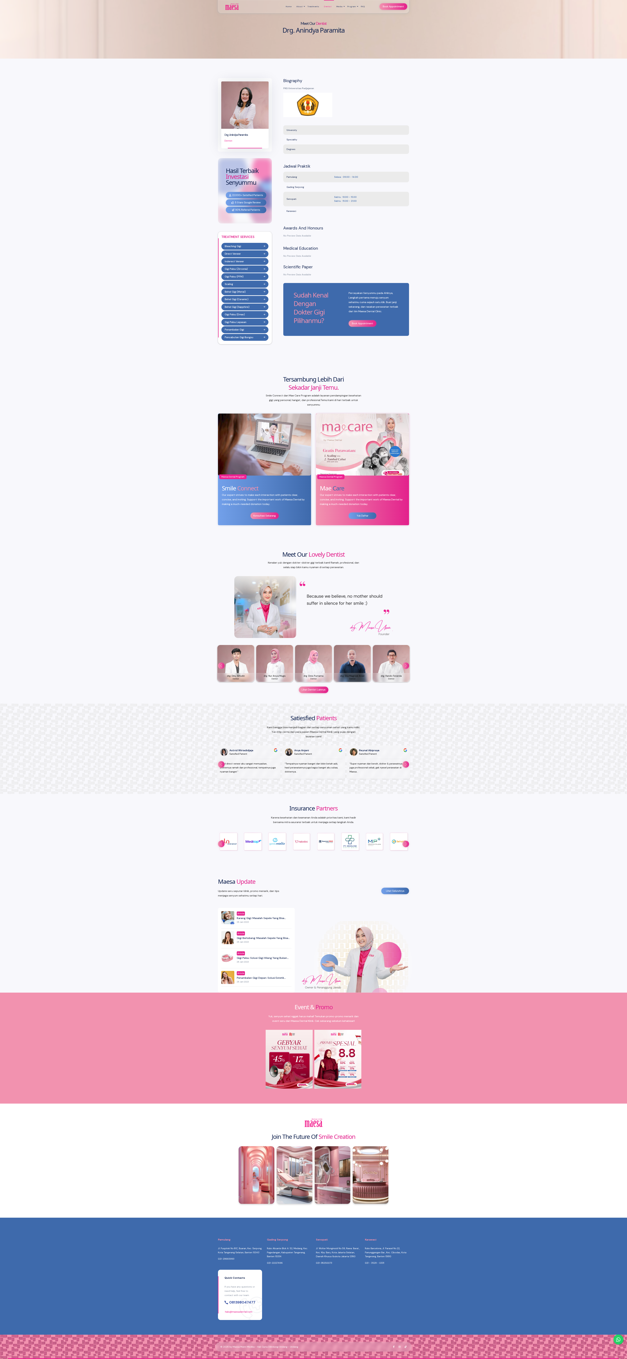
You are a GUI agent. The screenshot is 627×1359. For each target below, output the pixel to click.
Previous (221, 665)
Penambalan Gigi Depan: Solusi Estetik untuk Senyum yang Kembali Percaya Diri (262, 979)
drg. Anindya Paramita (236, 135)
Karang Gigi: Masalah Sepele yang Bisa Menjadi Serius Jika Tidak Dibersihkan (260, 919)
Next (405, 665)
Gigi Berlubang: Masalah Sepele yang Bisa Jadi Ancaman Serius (262, 939)
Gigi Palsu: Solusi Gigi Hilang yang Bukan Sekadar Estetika (262, 959)
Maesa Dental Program (232, 476)
